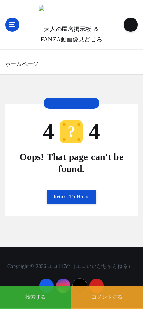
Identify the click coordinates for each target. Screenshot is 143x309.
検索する (35, 297)
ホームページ (21, 64)
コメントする (107, 297)
